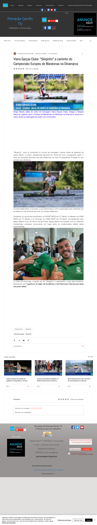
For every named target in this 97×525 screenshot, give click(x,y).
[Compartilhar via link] (28, 340)
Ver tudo (90, 356)
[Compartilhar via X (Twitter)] (19, 340)
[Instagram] (45, 10)
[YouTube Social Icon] (82, 427)
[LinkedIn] (55, 10)
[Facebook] (42, 10)
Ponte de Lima (45, 40)
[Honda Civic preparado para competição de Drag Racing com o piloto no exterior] (17, 367)
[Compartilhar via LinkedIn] (24, 340)
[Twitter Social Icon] (49, 27)
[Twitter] (48, 10)
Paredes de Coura (58, 40)
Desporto (28, 334)
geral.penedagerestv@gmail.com (46, 456)
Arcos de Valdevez (19, 40)
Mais (81, 40)
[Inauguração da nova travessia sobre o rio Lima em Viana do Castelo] (79, 367)
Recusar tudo (78, 520)
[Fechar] (95, 520)
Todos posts (7, 40)
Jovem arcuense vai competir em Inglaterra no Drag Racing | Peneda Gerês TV (16, 380)
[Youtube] (52, 10)
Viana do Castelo (71, 40)
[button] (91, 40)
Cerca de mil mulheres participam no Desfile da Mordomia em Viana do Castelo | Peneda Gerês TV (47, 380)
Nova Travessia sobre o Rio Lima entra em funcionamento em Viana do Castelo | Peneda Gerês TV (79, 380)
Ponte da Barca (33, 40)
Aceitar (89, 520)
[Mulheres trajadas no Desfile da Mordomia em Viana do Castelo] (48, 367)
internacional (18, 329)
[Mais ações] (82, 53)
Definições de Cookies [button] (64, 520)
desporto (28, 329)
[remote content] (48, 135)
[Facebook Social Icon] (45, 27)
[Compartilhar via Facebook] (14, 340)
